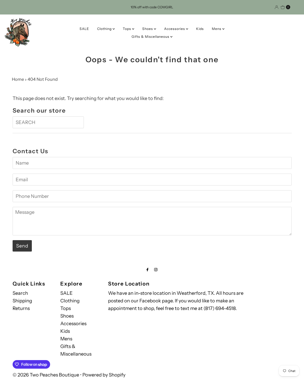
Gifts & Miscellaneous (151, 36)
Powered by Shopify (103, 375)
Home (18, 79)
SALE (84, 29)
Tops (127, 29)
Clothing (105, 29)
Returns (21, 308)
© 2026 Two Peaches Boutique (46, 375)
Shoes (148, 29)
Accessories (175, 29)
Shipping (22, 301)
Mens (217, 29)
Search (20, 293)
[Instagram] (155, 269)
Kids (200, 29)
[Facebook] (147, 269)
